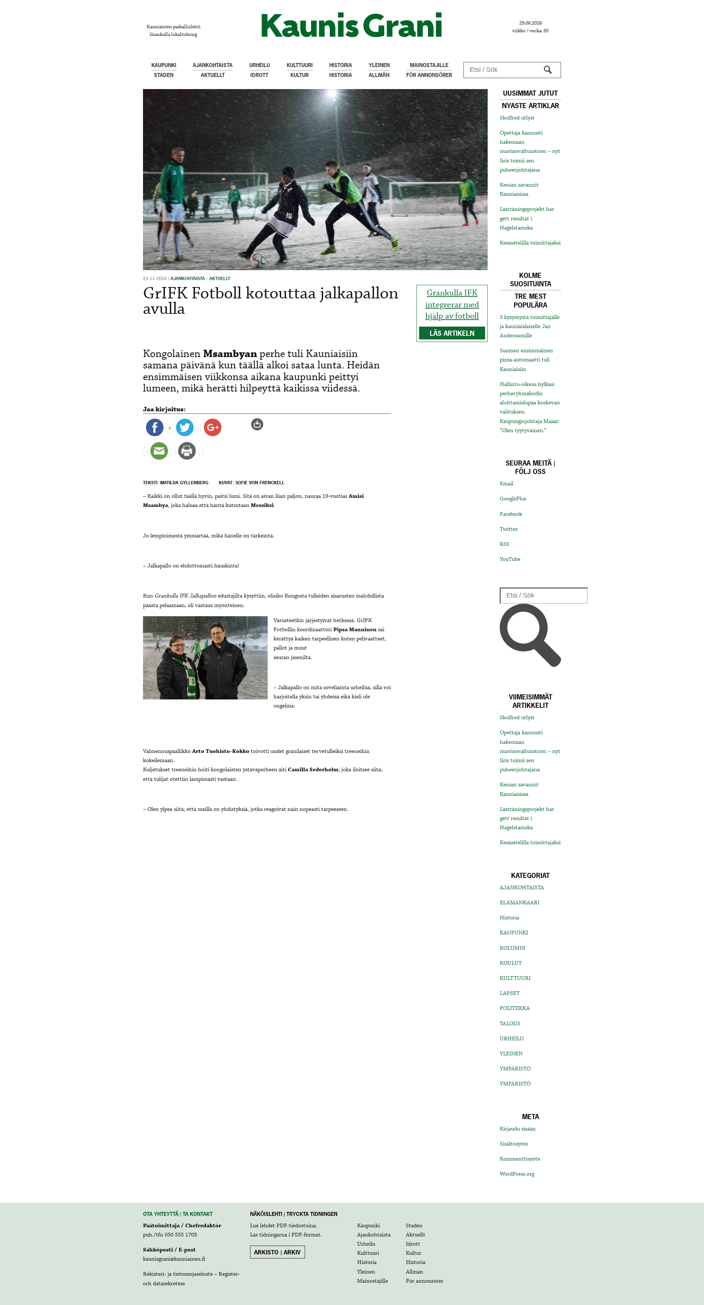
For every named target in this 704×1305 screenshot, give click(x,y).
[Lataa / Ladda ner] (260, 424)
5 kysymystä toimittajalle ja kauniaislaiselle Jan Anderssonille (530, 326)
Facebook (511, 514)
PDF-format (306, 1235)
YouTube (510, 559)
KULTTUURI (515, 978)
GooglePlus (513, 499)
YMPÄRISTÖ (515, 1069)
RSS (504, 544)
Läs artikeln (452, 333)
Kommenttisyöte (520, 1159)
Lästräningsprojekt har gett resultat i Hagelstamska (527, 218)
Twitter (509, 529)
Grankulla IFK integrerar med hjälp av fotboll (452, 304)
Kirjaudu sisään (518, 1129)
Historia (509, 918)
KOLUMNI (512, 948)
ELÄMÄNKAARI (519, 903)
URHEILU (512, 1039)
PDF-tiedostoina (296, 1225)
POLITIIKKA (515, 1008)
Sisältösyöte (514, 1144)
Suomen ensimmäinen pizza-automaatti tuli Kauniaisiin (526, 360)
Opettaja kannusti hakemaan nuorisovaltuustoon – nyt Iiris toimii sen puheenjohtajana (530, 151)
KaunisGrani (352, 24)
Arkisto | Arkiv (277, 1252)
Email (506, 484)
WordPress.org (517, 1174)
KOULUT (511, 963)
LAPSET (510, 993)
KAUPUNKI (514, 933)
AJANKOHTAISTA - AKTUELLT (200, 279)
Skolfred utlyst (517, 118)
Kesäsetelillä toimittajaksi (530, 243)
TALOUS (510, 1024)
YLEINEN (511, 1054)
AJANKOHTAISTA (522, 888)
